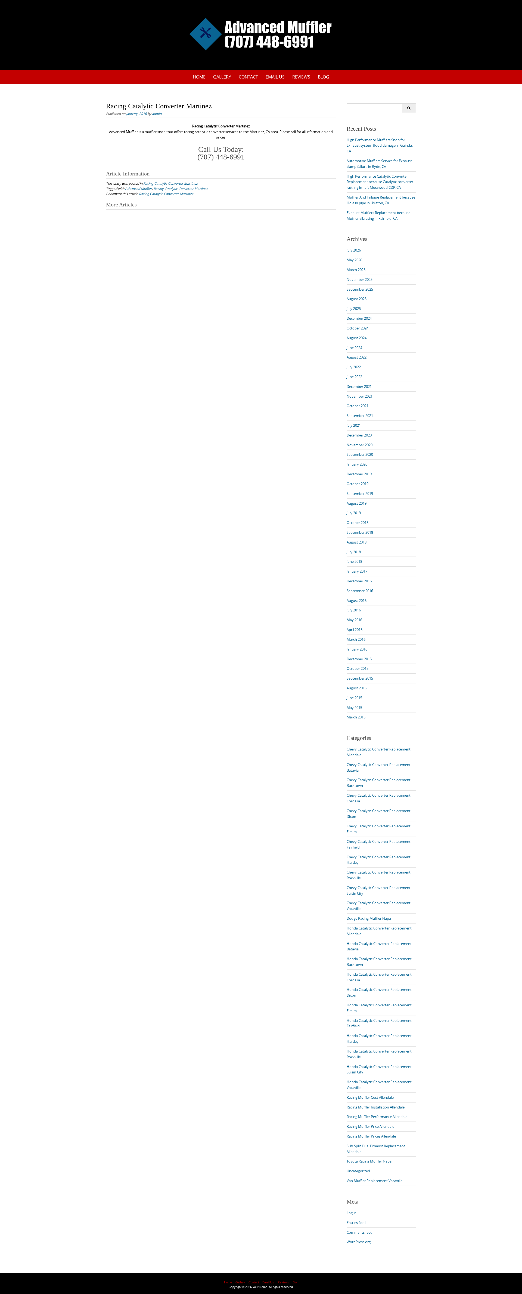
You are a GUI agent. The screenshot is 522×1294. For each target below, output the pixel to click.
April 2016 (354, 629)
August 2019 (356, 503)
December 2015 (359, 659)
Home (199, 77)
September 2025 (360, 289)
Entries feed (356, 1222)
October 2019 (357, 483)
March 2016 (356, 639)
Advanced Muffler (138, 188)
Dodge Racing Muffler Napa (369, 918)
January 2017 (357, 571)
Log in (351, 1212)
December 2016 (359, 581)
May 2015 (354, 707)
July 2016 (354, 610)
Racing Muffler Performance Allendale (377, 1116)
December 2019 (359, 474)
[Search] (409, 108)
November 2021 (359, 396)
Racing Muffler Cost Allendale (370, 1097)
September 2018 (360, 532)
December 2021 (359, 386)
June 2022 (354, 376)
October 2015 (357, 668)
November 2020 (359, 444)
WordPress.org (359, 1241)
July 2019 (354, 512)
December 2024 (359, 318)
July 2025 (354, 308)
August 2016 (356, 600)
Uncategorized (358, 1171)
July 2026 (354, 250)
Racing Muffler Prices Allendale (371, 1136)
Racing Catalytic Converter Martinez (170, 183)
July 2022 (354, 367)
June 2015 (354, 697)
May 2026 (354, 259)
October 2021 (357, 405)
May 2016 (354, 619)
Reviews (301, 77)
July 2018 (354, 551)
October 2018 (357, 522)
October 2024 (357, 328)
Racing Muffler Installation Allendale (376, 1107)
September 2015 (360, 678)
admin (156, 113)
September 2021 (360, 415)
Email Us (275, 77)
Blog (323, 77)
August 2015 (356, 688)
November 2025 (359, 279)
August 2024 (356, 337)
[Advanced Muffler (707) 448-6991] (261, 34)
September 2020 (360, 454)
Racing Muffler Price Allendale (370, 1126)
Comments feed (359, 1232)
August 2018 (356, 542)
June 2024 (354, 347)
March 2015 (356, 717)
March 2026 (356, 269)
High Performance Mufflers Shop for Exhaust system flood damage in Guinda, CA (380, 145)
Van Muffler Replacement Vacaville (374, 1180)
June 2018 (354, 561)
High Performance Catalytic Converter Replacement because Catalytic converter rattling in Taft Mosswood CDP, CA (380, 182)
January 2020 (357, 464)
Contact (248, 77)
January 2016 (357, 649)
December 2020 (359, 435)
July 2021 (354, 425)
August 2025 (356, 298)
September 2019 (360, 493)
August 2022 (356, 357)
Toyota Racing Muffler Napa (369, 1161)
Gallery (222, 77)
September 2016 (360, 590)
